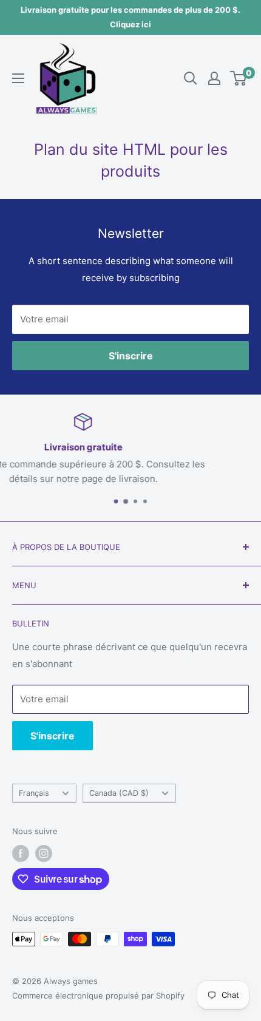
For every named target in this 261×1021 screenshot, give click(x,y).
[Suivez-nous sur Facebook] (20, 853)
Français (34, 793)
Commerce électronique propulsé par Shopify (98, 995)
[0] (238, 78)
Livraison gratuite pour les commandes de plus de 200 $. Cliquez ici (130, 17)
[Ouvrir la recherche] (190, 78)
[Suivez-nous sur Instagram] (43, 853)
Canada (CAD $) (119, 793)
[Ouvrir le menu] (18, 78)
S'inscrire (131, 356)
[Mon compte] (214, 78)
